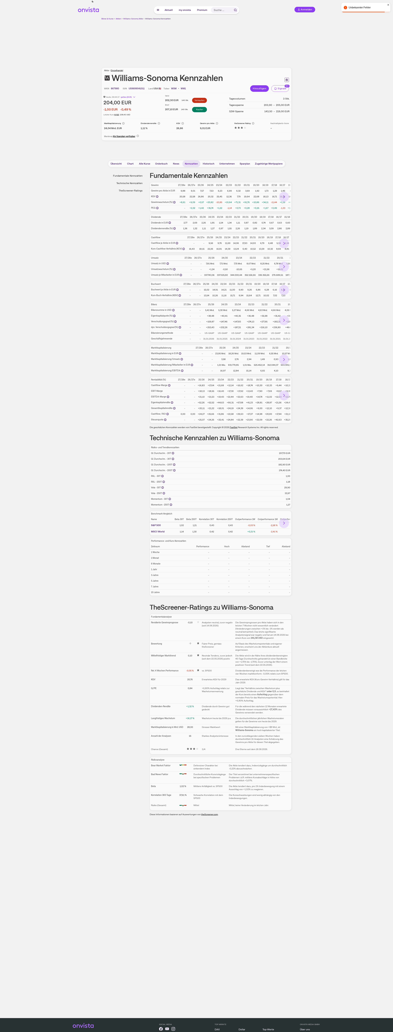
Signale (282, 88)
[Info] (123, 123)
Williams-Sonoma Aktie (133, 18)
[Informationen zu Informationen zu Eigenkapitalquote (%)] (174, 315)
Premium (202, 10)
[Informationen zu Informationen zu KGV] (157, 196)
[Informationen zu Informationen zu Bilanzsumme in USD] (173, 310)
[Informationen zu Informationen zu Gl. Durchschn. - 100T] (174, 464)
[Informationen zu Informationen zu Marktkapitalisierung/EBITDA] (182, 370)
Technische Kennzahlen (129, 183)
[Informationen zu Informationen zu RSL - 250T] (163, 481)
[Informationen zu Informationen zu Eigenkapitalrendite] (172, 402)
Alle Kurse (144, 163)
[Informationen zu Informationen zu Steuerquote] (165, 419)
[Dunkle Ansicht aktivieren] (92, 1)
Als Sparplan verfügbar (124, 136)
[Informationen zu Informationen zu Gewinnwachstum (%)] (174, 202)
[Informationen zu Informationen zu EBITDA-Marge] (168, 396)
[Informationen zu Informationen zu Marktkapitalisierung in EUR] (180, 353)
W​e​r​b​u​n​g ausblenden (223, 42)
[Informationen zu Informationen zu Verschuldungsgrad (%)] (175, 321)
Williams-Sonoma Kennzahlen (158, 18)
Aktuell (169, 10)
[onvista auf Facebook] (161, 1029)
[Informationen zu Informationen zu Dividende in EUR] (169, 222)
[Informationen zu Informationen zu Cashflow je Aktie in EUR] (177, 243)
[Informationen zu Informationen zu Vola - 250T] (164, 493)
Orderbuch (161, 163)
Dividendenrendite (148, 123)
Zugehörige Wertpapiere (269, 163)
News (176, 163)
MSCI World (158, 531)
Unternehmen (227, 163)
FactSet (233, 427)
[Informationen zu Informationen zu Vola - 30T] (162, 487)
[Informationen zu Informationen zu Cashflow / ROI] (167, 414)
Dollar (242, 1029)
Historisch (208, 163)
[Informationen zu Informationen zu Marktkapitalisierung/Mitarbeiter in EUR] (192, 364)
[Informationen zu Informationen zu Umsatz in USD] (167, 263)
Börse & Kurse (107, 18)
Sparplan (245, 163)
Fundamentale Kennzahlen (128, 175)
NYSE (116, 114)
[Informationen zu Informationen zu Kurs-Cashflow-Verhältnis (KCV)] (183, 248)
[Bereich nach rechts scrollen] (284, 197)
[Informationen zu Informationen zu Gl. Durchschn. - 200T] (174, 470)
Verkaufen (199, 100)
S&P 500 (156, 525)
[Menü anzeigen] (158, 10)
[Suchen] (235, 10)
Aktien (118, 18)
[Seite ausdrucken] (287, 80)
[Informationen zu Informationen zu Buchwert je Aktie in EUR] (177, 289)
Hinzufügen (259, 88)
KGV (178, 123)
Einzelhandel (117, 70)
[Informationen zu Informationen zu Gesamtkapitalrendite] (174, 408)
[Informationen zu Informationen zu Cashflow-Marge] (169, 385)
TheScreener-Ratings (131, 190)
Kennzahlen (191, 163)
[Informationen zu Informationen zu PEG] (157, 208)
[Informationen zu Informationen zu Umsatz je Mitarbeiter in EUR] (181, 275)
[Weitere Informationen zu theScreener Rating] (240, 128)
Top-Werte (268, 1029)
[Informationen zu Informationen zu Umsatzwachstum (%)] (174, 269)
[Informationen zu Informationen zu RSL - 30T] (162, 476)
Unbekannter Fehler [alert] (360, 7)
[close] (388, 5)
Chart (130, 163)
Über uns (305, 1029)
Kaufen (199, 109)
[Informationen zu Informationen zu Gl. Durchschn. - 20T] (173, 453)
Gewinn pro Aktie (207, 123)
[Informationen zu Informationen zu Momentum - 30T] (169, 499)
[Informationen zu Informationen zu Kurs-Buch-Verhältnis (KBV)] (180, 295)
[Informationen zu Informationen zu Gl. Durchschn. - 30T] (173, 458)
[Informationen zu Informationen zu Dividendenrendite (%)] (174, 228)
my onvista (185, 10)
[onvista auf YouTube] (167, 1029)
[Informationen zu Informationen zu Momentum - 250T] (171, 504)
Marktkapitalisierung (112, 123)
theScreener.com (209, 814)
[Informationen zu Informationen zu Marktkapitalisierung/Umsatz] (182, 359)
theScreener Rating (242, 123)
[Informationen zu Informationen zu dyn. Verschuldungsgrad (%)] (180, 327)
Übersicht (116, 163)
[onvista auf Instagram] (173, 1029)
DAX (217, 1029)
